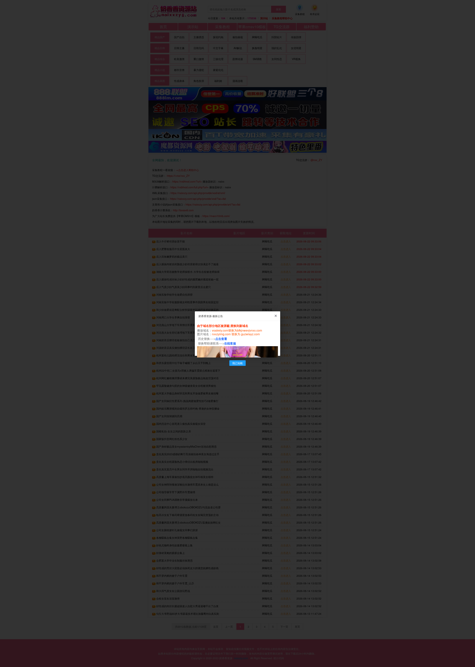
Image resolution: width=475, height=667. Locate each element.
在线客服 (230, 343)
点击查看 (221, 339)
